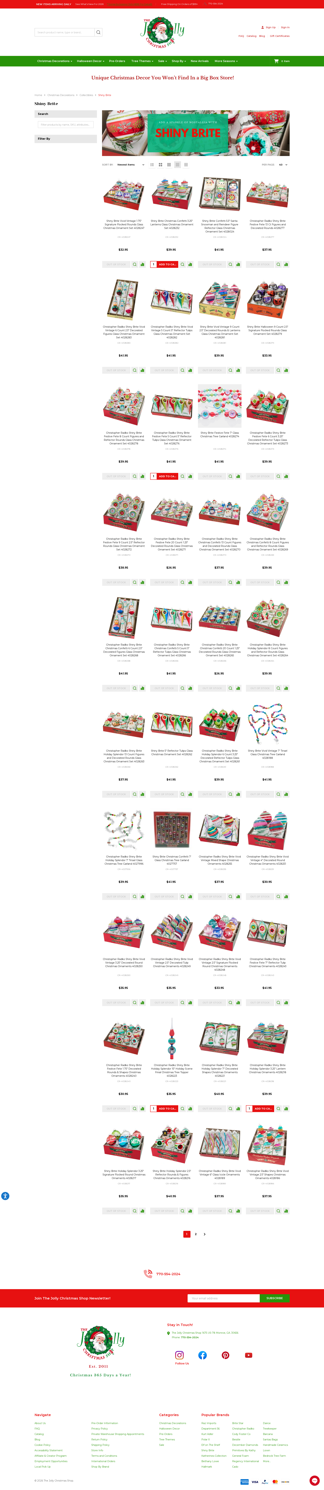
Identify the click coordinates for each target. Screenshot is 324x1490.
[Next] (204, 1234)
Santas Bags (270, 1439)
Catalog (251, 36)
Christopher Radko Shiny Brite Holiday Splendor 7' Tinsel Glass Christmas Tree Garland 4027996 (124, 860)
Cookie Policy (43, 1444)
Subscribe (275, 1298)
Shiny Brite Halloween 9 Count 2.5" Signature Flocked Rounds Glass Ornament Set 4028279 (267, 330)
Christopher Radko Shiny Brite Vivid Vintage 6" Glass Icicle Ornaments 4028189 (220, 1175)
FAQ (241, 36)
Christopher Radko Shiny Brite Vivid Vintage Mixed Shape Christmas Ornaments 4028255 (220, 860)
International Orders (103, 1461)
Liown (266, 1450)
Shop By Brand (100, 1466)
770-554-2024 (190, 1337)
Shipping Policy (100, 1444)
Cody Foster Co (241, 1434)
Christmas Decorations (53, 61)
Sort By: (107, 164)
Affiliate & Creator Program (51, 1455)
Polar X (205, 1439)
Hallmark (206, 1466)
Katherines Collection (214, 1455)
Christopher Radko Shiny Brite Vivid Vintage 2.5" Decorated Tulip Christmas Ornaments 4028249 (172, 963)
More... (267, 1461)
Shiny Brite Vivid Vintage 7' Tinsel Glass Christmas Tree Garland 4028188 (267, 754)
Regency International (245, 1461)
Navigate (43, 1415)
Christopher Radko (243, 1428)
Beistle (236, 1439)
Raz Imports (208, 1423)
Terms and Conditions (104, 1455)
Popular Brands (215, 1415)
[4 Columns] (177, 164)
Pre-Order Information (104, 1423)
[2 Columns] (160, 164)
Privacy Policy (99, 1428)
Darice (267, 1423)
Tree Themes (141, 61)
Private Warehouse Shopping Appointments (117, 1434)
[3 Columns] (169, 164)
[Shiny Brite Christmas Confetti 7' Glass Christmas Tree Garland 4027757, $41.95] (172, 830)
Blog (262, 36)
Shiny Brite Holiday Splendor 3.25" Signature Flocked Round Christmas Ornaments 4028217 (124, 1175)
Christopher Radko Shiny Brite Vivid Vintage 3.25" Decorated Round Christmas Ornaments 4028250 (124, 963)
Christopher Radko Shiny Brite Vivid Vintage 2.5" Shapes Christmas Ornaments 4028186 (268, 1175)
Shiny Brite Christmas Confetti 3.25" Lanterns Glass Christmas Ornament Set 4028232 (171, 224)
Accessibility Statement (49, 1450)
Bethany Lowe (210, 1461)
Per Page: (268, 164)
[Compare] (142, 264)
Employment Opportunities (51, 1461)
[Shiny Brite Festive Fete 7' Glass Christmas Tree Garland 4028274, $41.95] (220, 406)
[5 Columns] (186, 164)
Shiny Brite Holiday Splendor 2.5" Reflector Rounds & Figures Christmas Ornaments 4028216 (172, 1175)
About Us (40, 1423)
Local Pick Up (43, 1466)
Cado (235, 1466)
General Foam (240, 1455)
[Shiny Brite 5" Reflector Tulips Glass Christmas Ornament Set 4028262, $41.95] (172, 724)
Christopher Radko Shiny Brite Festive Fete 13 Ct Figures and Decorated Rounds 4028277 (268, 224)
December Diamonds (245, 1444)
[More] (71, 61)
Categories (169, 1415)
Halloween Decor (89, 61)
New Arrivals (200, 61)
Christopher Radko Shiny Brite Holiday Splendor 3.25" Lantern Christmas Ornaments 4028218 (267, 1069)
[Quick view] (134, 264)
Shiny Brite (207, 1450)
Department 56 (210, 1428)
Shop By (177, 61)
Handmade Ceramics (275, 1444)
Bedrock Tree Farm (274, 1455)
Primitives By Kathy (244, 1450)
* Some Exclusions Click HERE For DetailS (129, 4)
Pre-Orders (117, 61)
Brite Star (237, 1423)
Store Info (97, 1450)
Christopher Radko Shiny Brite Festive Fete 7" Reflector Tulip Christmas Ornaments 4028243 (267, 963)
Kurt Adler (207, 1434)
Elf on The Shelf (210, 1444)
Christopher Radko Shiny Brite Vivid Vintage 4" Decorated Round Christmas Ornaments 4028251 (268, 860)
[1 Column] (152, 164)
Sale (161, 61)
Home (38, 95)
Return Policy (99, 1439)
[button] (98, 1360)
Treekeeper (270, 1428)
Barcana (268, 1434)
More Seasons (225, 61)
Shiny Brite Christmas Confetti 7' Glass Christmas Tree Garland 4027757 (172, 860)
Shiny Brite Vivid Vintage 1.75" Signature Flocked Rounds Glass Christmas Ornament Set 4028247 (123, 224)
